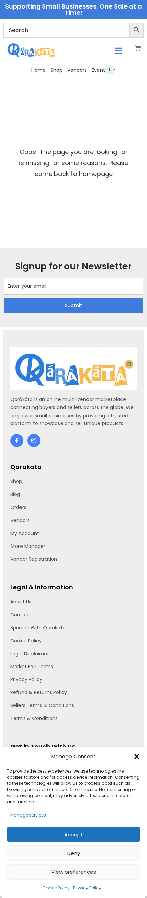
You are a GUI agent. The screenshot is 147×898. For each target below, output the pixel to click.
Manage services (28, 815)
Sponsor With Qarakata (38, 627)
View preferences (73, 871)
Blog (15, 494)
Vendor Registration (33, 559)
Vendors (77, 69)
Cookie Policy (56, 888)
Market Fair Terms (31, 666)
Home (38, 69)
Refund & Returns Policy (38, 692)
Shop (57, 69)
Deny (73, 853)
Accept (73, 834)
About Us (20, 601)
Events (99, 69)
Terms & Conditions (34, 718)
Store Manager (27, 546)
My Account (24, 533)
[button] (136, 756)
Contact (20, 614)
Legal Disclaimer (29, 653)
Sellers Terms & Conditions (42, 705)
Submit (73, 305)
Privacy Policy (87, 888)
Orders (18, 507)
